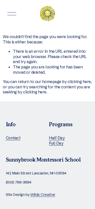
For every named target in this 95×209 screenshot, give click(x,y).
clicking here (79, 81)
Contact (13, 137)
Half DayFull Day (57, 140)
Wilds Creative (42, 194)
